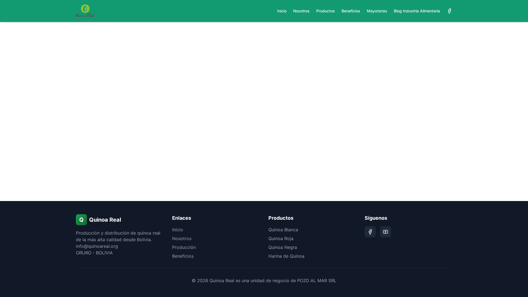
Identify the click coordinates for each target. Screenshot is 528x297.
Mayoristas (377, 11)
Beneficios (351, 11)
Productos (325, 11)
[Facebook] (449, 11)
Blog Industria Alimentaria (417, 11)
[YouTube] (385, 231)
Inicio (282, 11)
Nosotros (301, 11)
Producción (184, 247)
